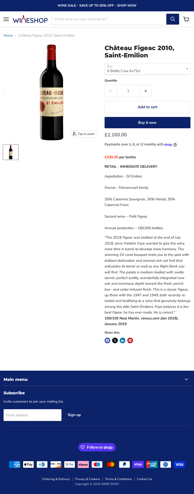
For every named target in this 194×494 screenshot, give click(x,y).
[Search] (172, 19)
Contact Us (144, 479)
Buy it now (147, 122)
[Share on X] (115, 340)
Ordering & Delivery (56, 479)
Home (8, 36)
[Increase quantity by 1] (146, 91)
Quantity (111, 80)
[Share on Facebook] (107, 340)
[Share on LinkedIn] (122, 340)
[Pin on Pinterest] (130, 340)
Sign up (74, 414)
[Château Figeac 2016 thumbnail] (10, 152)
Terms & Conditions (118, 479)
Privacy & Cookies (87, 479)
